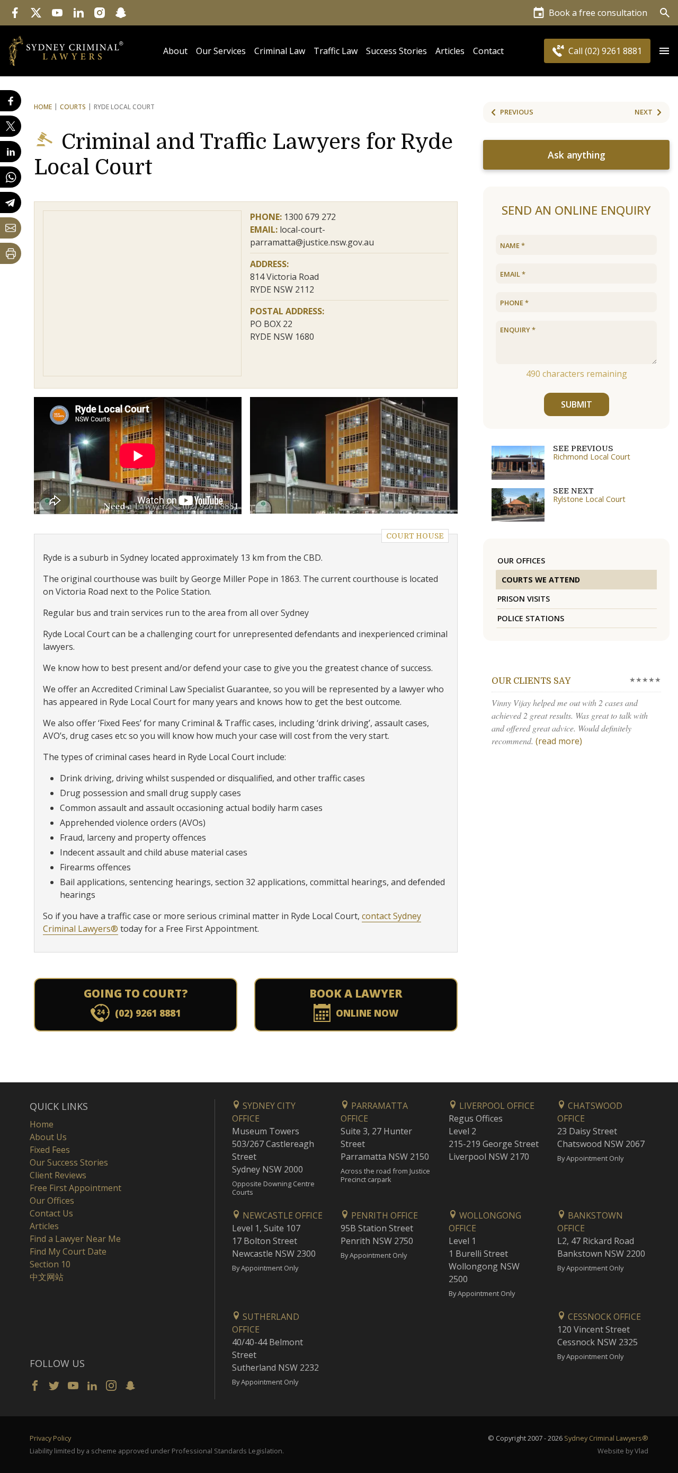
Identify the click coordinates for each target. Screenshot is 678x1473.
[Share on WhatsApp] (10, 177)
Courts (73, 106)
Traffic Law (336, 51)
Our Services (221, 51)
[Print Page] (10, 253)
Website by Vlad (622, 1451)
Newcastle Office (281, 1215)
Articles (450, 51)
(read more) (559, 741)
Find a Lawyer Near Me (75, 1239)
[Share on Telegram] (10, 202)
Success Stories (396, 51)
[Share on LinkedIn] (10, 151)
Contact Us (51, 1213)
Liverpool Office (495, 1106)
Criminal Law (279, 51)
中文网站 (47, 1277)
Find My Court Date (68, 1251)
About (175, 51)
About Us (48, 1137)
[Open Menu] (664, 50)
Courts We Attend (541, 580)
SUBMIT (576, 404)
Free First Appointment (75, 1188)
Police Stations (530, 618)
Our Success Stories (69, 1162)
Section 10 (50, 1264)
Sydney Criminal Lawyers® (606, 1438)
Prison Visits (523, 599)
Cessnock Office (603, 1316)
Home (43, 106)
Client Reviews (58, 1175)
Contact (488, 51)
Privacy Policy (50, 1438)
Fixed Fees (50, 1150)
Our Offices (521, 560)
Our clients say (531, 681)
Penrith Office (383, 1215)
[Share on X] (10, 126)
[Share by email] (10, 228)
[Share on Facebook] (10, 100)
